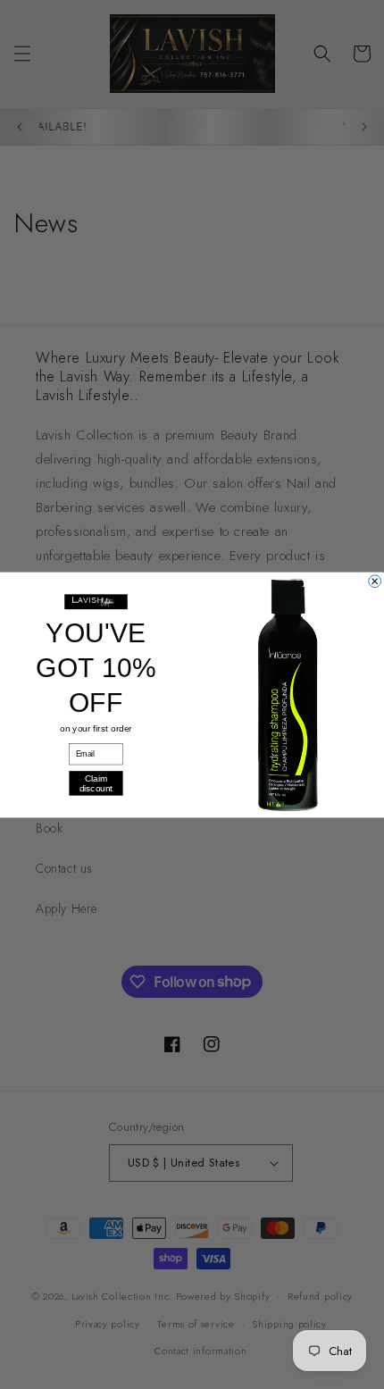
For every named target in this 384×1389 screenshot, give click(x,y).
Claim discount (96, 782)
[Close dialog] (375, 580)
